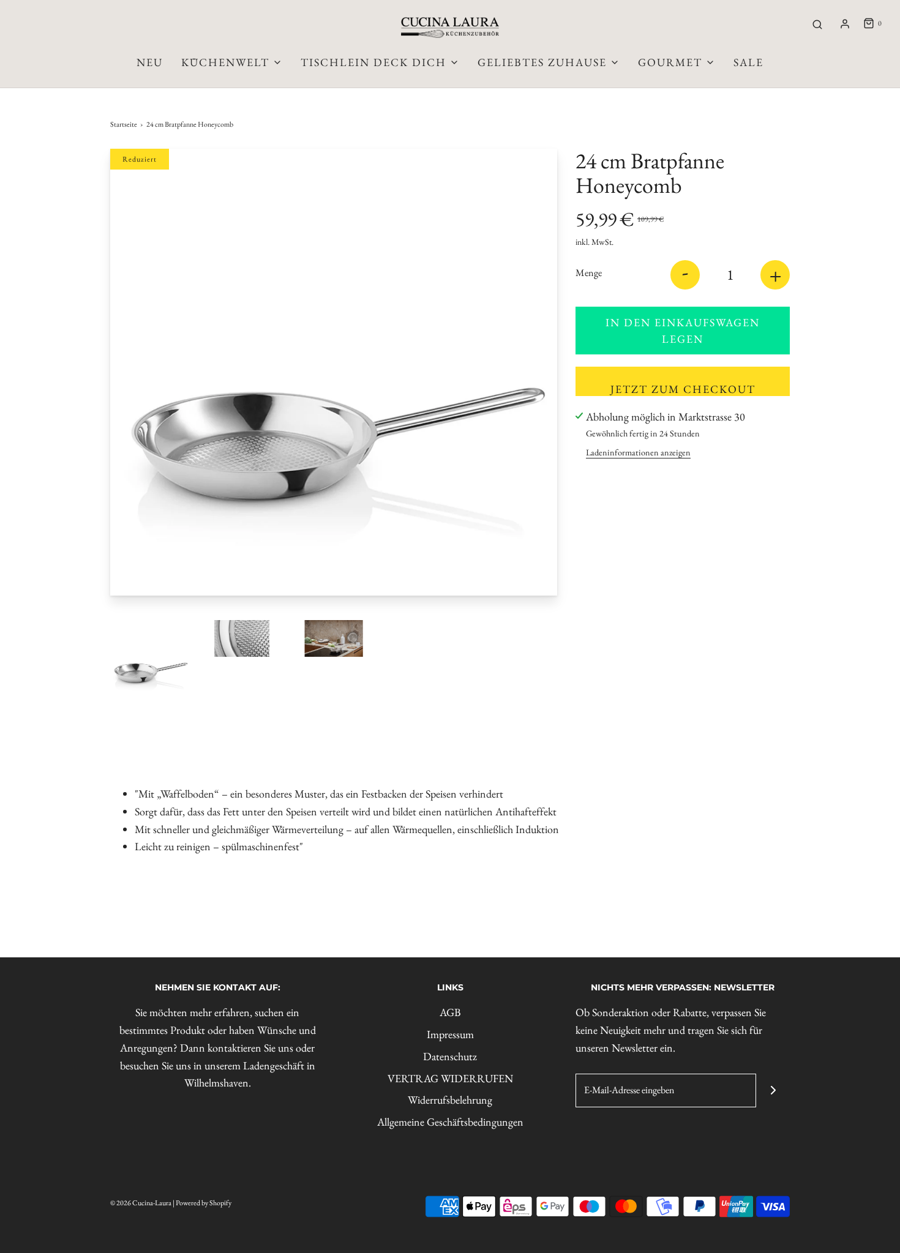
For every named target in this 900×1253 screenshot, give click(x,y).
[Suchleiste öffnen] (817, 24)
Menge (589, 272)
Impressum (450, 1034)
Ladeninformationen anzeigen (638, 452)
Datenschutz (450, 1056)
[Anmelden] (845, 23)
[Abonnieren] (773, 1090)
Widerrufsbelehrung (450, 1100)
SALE (748, 62)
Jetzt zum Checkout (683, 389)
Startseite (123, 124)
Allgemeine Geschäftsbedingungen (450, 1122)
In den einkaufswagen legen (683, 330)
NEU (150, 62)
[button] (150, 660)
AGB (450, 1012)
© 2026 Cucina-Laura (140, 1203)
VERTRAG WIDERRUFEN (450, 1078)
